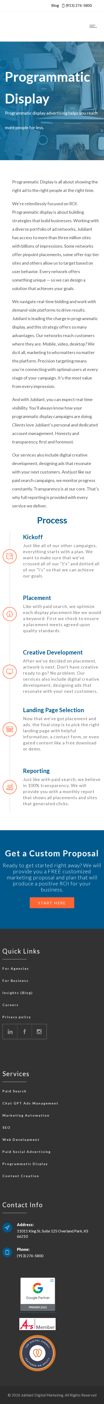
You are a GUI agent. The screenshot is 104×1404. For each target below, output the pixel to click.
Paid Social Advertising (26, 1152)
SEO (6, 1127)
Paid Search (14, 1091)
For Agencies (15, 968)
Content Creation (20, 1176)
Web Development (21, 1139)
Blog (55, 5)
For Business (15, 980)
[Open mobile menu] (94, 26)
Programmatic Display (25, 1164)
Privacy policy (16, 1017)
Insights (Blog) (17, 993)
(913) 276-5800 (79, 5)
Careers (10, 1005)
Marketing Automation (26, 1115)
